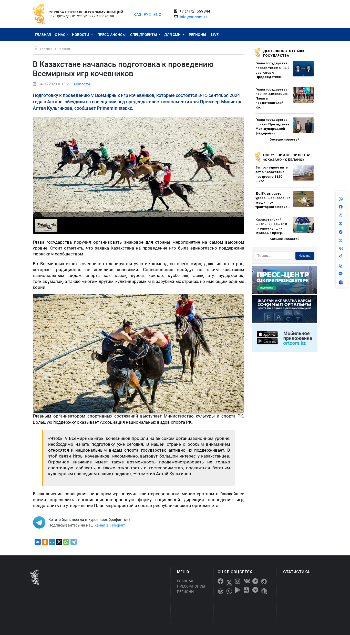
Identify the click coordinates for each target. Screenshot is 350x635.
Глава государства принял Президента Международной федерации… (272, 126)
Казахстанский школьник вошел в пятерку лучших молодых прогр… (271, 226)
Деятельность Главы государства (283, 53)
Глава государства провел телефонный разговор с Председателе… (272, 70)
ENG (157, 14)
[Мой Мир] (52, 542)
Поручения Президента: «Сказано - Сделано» (286, 157)
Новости (81, 35)
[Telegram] (73, 542)
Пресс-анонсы (111, 35)
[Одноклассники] (45, 542)
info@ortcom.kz (193, 17)
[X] (59, 542)
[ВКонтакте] (38, 542)
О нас (60, 35)
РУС (147, 14)
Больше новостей (285, 139)
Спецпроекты (144, 35)
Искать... (304, 255)
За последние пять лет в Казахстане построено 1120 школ (271, 174)
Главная (43, 35)
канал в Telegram (110, 525)
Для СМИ (172, 35)
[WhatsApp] (66, 542)
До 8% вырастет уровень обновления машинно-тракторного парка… (273, 200)
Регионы (197, 35)
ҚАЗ (137, 14)
